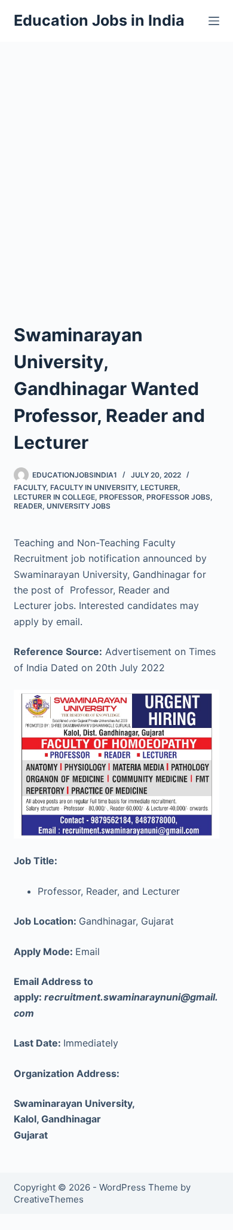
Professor (120, 496)
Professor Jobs (178, 496)
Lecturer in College (54, 496)
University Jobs (79, 505)
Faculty (30, 487)
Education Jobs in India (99, 20)
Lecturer (159, 487)
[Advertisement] (116, 164)
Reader (28, 505)
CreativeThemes (49, 1199)
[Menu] (214, 21)
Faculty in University (93, 487)
